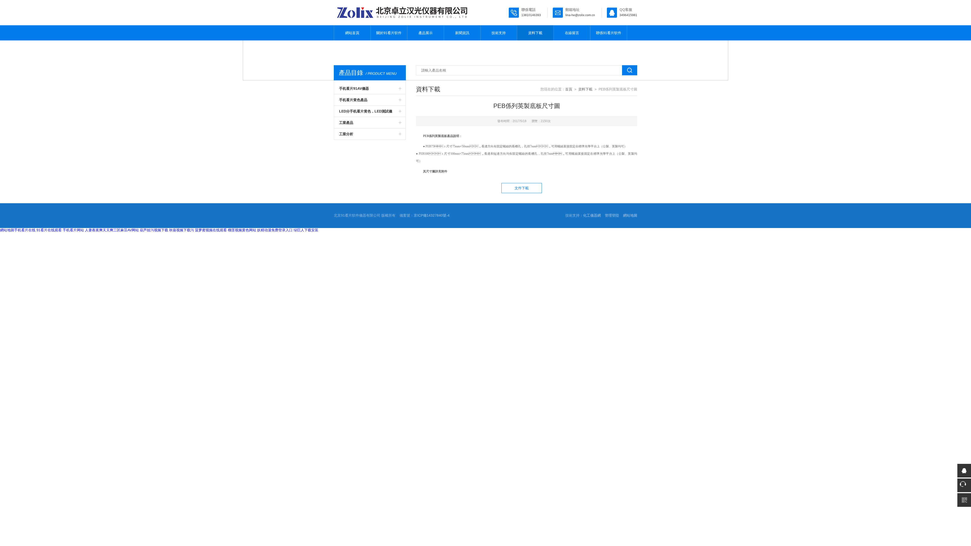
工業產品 (346, 123)
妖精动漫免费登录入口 (275, 230)
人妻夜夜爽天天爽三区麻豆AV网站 (112, 230)
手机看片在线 (24, 230)
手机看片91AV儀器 (354, 88)
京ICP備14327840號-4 (432, 215)
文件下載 (522, 188)
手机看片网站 (73, 230)
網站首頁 (352, 33)
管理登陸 (612, 215)
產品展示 (425, 33)
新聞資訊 (462, 33)
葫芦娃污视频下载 (154, 230)
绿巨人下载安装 (306, 230)
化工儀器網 (592, 215)
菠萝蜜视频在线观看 (211, 230)
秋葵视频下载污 (181, 230)
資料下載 (535, 33)
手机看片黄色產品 (353, 100)
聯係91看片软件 (608, 33)
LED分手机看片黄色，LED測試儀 (365, 111)
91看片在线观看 (49, 230)
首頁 (568, 89)
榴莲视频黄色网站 (242, 230)
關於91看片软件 (389, 33)
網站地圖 (630, 215)
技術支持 (499, 33)
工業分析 (346, 134)
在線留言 (572, 33)
